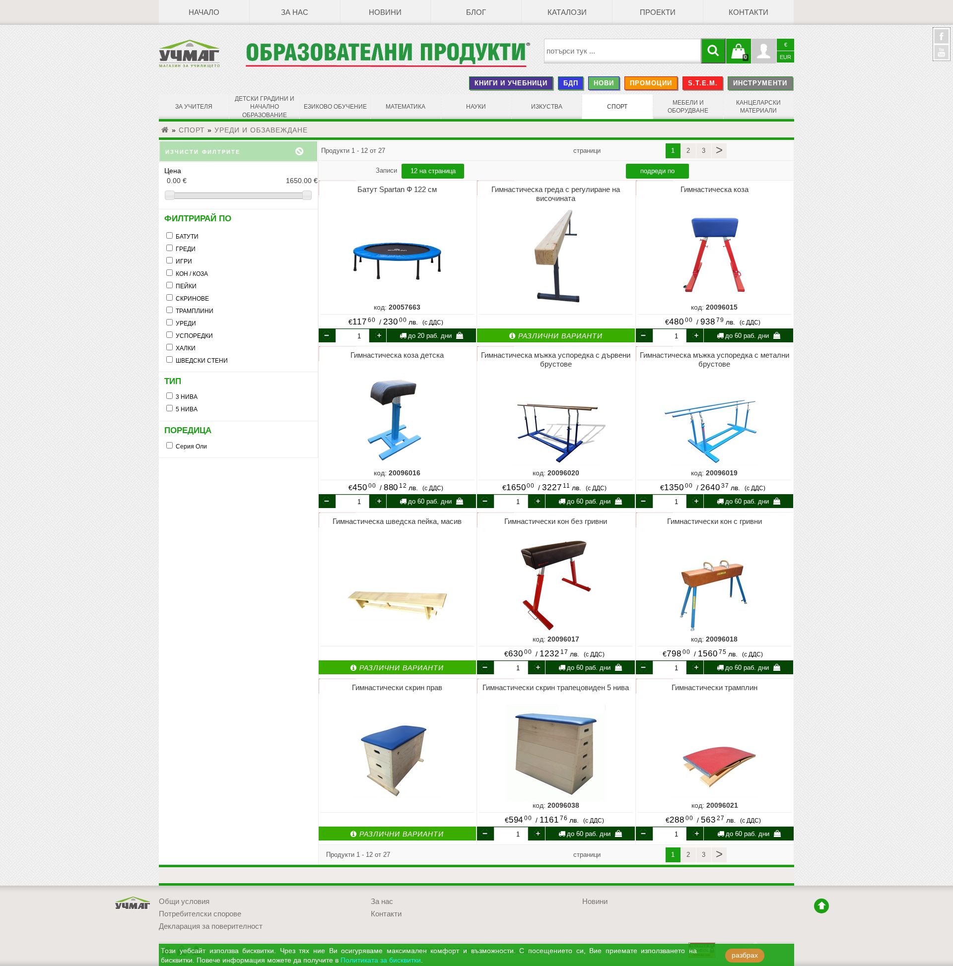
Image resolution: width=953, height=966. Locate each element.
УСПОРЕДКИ (194, 335)
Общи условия (184, 901)
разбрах (745, 955)
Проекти (658, 12)
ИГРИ (184, 261)
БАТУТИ (187, 236)
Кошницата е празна (738, 57)
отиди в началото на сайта (821, 906)
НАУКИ (476, 106)
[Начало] (165, 130)
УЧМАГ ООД (133, 903)
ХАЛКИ (186, 348)
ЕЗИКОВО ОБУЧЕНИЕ (335, 106)
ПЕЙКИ (186, 286)
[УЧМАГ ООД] (202, 53)
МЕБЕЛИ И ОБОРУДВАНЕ (688, 106)
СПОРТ (617, 106)
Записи (387, 170)
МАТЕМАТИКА (405, 106)
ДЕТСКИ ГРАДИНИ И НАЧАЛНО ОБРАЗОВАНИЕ (264, 107)
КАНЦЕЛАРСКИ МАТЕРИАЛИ (758, 106)
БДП (570, 83)
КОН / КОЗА (192, 273)
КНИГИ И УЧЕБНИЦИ (511, 83)
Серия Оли (191, 446)
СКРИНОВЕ (192, 298)
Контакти (748, 12)
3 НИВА (187, 396)
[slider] (238, 196)
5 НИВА (187, 409)
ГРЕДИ (186, 249)
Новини (385, 12)
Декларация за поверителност (211, 926)
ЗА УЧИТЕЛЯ (193, 106)
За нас (294, 12)
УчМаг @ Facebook (941, 40)
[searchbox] (622, 51)
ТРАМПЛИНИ (194, 311)
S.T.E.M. (703, 83)
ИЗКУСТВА (546, 106)
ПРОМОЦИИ (651, 83)
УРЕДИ (186, 323)
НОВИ (604, 83)
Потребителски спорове (200, 914)
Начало (204, 12)
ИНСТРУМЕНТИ (760, 83)
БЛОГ (476, 12)
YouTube (941, 52)
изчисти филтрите (202, 151)
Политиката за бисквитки (380, 960)
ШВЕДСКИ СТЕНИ (202, 360)
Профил (763, 51)
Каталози (567, 12)
